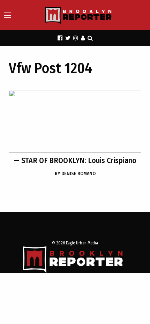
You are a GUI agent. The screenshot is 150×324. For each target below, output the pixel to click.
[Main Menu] (7, 15)
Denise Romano (75, 174)
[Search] (90, 38)
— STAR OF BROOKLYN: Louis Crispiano (75, 160)
